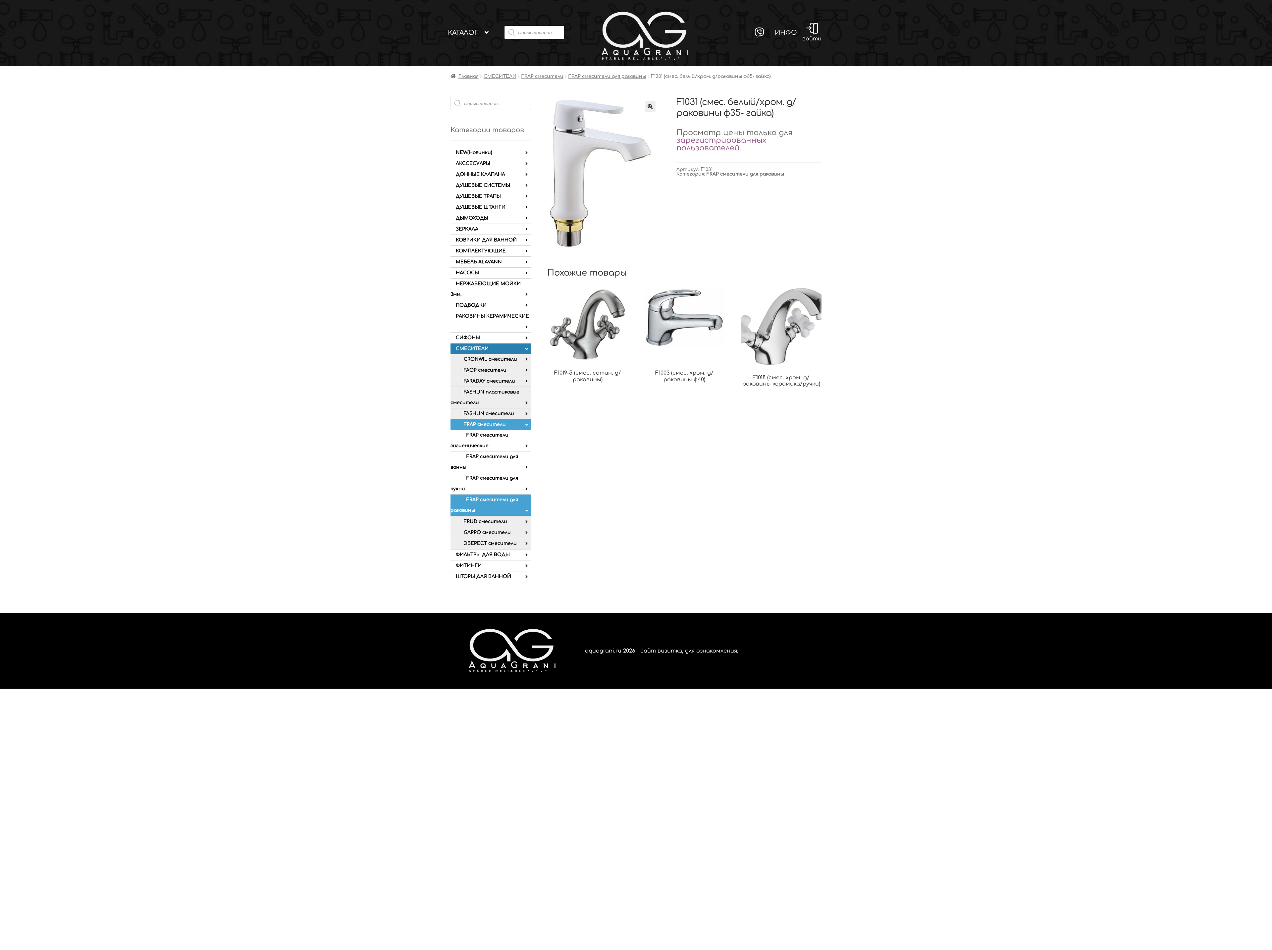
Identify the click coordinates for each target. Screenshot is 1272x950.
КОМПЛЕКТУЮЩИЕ (481, 250)
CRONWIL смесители (490, 359)
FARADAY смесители (489, 381)
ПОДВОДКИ (471, 305)
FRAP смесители (542, 76)
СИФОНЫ (468, 337)
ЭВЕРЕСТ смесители (490, 543)
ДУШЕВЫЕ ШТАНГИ (480, 207)
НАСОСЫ (467, 272)
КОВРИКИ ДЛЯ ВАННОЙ (486, 240)
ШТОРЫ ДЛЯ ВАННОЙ (483, 576)
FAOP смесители (485, 370)
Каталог (463, 32)
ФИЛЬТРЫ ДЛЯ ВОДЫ (483, 554)
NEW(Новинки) (474, 152)
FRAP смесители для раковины (607, 76)
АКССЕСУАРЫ (473, 163)
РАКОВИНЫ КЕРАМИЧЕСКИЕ (492, 316)
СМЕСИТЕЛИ (500, 76)
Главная (468, 76)
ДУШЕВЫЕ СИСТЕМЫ (483, 185)
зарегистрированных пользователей (721, 144)
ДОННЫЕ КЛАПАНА (480, 174)
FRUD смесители (485, 521)
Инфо (786, 32)
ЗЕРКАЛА (467, 229)
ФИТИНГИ (469, 565)
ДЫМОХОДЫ (472, 218)
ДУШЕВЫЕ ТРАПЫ (478, 196)
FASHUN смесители (489, 413)
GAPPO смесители (487, 532)
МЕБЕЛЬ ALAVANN (479, 261)
